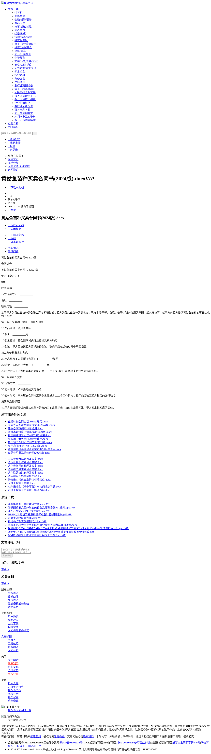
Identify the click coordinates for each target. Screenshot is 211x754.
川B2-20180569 (125, 742)
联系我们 (13, 663)
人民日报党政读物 (25, 92)
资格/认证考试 (23, 64)
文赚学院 (6, 636)
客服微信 (59, 736)
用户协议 (13, 616)
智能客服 (35, 736)
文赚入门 (13, 640)
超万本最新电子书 (25, 95)
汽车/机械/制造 (23, 26)
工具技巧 (13, 643)
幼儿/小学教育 (23, 54)
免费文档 (13, 123)
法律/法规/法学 (23, 37)
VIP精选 (12, 127)
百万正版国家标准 (25, 120)
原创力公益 (14, 690)
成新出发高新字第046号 (186, 742)
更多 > (5, 569)
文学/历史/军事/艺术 (26, 61)
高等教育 (20, 16)
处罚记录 (13, 697)
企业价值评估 (22, 102)
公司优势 (13, 670)
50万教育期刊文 (24, 113)
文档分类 (13, 9)
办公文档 (20, 78)
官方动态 (13, 647)
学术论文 (20, 71)
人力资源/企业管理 (25, 68)
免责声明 (13, 600)
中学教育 (20, 57)
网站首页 (13, 159)
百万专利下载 (22, 109)
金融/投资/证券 (23, 19)
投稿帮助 (13, 627)
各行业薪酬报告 (24, 85)
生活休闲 (20, 82)
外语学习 (20, 30)
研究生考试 (21, 40)
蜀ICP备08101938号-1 (72, 742)
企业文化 (13, 666)
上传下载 (13, 623)
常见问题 (13, 251)
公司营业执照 (142, 742)
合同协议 (13, 169)
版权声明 (13, 593)
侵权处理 (13, 596)
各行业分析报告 (24, 106)
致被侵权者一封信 (18, 603)
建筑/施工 (20, 50)
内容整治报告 (16, 686)
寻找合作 (13, 673)
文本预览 (14, 248)
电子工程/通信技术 (25, 43)
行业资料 (20, 75)
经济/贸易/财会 (23, 47)
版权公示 (13, 693)
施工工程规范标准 (25, 89)
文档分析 (13, 650)
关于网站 (13, 660)
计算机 (18, 12)
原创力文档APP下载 (19, 710)
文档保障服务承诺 (18, 630)
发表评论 (7, 555)
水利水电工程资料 (25, 116)
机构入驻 (13, 683)
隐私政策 (13, 620)
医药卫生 (20, 23)
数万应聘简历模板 (25, 99)
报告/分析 (20, 33)
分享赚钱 (13, 700)
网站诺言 (13, 607)
